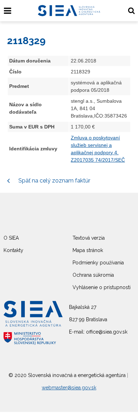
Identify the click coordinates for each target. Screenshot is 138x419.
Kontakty (13, 250)
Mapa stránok (88, 250)
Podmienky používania (98, 262)
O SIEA (11, 238)
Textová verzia (89, 238)
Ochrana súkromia (93, 275)
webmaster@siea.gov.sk (69, 387)
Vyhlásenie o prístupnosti (102, 287)
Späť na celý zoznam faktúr (53, 180)
